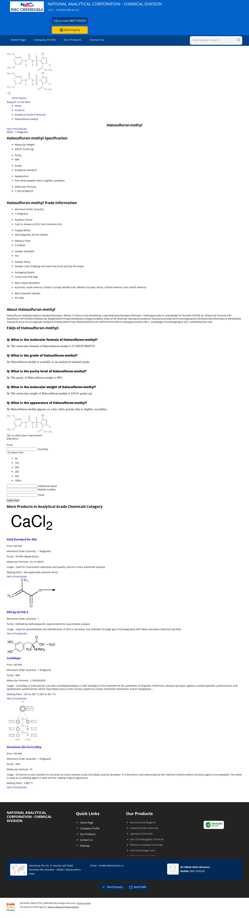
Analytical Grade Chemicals (30, 114)
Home (18, 105)
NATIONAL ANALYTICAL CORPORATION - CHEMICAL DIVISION (105, 6)
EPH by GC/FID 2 (17, 612)
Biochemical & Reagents (143, 822)
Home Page (18, 39)
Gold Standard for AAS (22, 539)
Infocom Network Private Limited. (63, 906)
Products (20, 110)
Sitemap (84, 845)
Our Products (73, 39)
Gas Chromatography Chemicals (147, 839)
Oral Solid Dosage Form (142, 850)
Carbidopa (14, 658)
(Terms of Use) (84, 903)
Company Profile (45, 39)
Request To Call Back (18, 102)
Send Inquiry (71, 30)
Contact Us (97, 39)
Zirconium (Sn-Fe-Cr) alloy (24, 747)
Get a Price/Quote (17, 128)
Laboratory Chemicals (141, 833)
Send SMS (140, 887)
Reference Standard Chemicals (146, 844)
